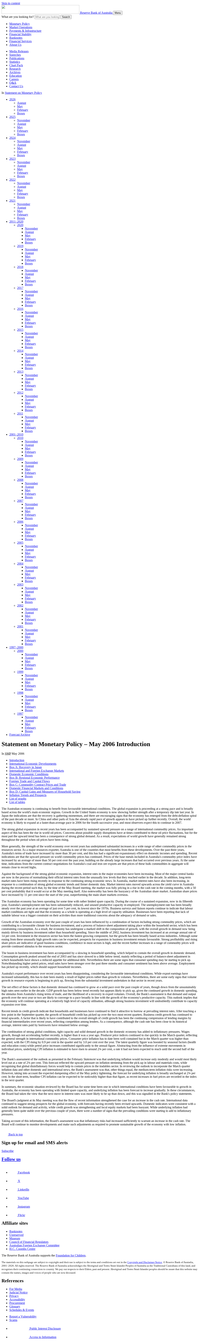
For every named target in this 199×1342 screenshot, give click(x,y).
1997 (20, 713)
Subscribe (8, 1151)
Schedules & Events (21, 1310)
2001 (20, 626)
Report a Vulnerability (23, 1316)
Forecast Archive (19, 734)
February (22, 109)
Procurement (17, 1303)
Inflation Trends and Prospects (27, 795)
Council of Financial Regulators (28, 1241)
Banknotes (15, 37)
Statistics (14, 61)
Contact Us (16, 86)
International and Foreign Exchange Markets (36, 770)
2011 (20, 413)
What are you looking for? (18, 16)
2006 (20, 521)
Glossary (14, 1306)
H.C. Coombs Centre (22, 1248)
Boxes (21, 113)
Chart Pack (16, 65)
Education (15, 75)
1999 (20, 671)
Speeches (15, 54)
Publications (16, 58)
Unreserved (16, 1235)
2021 (12, 200)
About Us (15, 44)
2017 (20, 287)
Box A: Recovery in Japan (25, 767)
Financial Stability (20, 34)
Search (66, 17)
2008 (20, 479)
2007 (20, 500)
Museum (14, 1238)
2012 (20, 392)
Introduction (16, 760)
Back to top (15, 1134)
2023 (12, 158)
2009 (20, 459)
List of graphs (17, 798)
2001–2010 (16, 434)
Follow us (11, 1159)
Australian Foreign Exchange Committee (34, 1245)
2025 (12, 116)
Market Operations (20, 27)
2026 (12, 99)
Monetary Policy (19, 23)
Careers (14, 79)
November (23, 120)
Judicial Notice (18, 1292)
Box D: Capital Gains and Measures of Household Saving (44, 791)
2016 (20, 308)
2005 (20, 542)
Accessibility (17, 1299)
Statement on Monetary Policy (23, 92)
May (20, 106)
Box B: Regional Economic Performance (34, 777)
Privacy (14, 1296)
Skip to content (11, 3)
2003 (20, 584)
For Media (15, 1289)
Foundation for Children (71, 1255)
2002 (20, 605)
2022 (12, 179)
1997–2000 (16, 647)
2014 (20, 350)
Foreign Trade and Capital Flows (29, 781)
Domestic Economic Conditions (28, 774)
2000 (20, 650)
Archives (14, 72)
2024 (12, 137)
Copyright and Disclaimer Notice (144, 1262)
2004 (20, 563)
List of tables (17, 802)
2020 (20, 225)
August (21, 103)
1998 (20, 692)
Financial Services (20, 41)
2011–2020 (16, 221)
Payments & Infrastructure (25, 30)
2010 (20, 438)
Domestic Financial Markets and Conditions (36, 788)
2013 (20, 371)
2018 (20, 267)
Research (15, 68)
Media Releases (19, 51)
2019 (20, 246)
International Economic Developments (32, 763)
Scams (13, 1320)
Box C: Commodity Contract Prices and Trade (37, 784)
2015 (20, 329)
